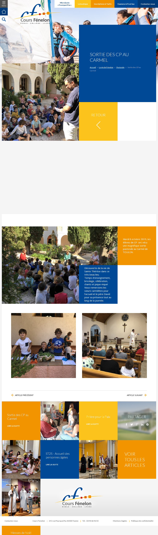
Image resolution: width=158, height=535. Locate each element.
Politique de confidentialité (142, 521)
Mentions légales (120, 521)
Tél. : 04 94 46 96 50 (90, 521)
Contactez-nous (11, 521)
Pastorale (120, 67)
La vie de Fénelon (106, 67)
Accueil (93, 67)
